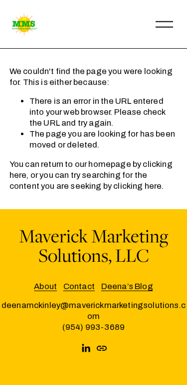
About (45, 286)
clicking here (137, 185)
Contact (79, 286)
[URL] (102, 348)
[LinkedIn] (86, 348)
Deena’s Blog (127, 286)
